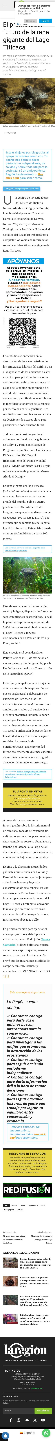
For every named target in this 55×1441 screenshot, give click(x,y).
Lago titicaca (33, 1205)
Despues (30, 20)
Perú (43, 1205)
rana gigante (9, 1209)
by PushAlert (24, 24)
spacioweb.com (36, 1388)
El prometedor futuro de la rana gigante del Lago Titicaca (41, 1239)
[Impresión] (41, 142)
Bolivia (14, 1205)
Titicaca (20, 1209)
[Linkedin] (34, 142)
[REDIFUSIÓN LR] (27, 1190)
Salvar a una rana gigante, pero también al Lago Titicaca (25, 549)
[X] (20, 142)
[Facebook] (13, 142)
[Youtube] (43, 1420)
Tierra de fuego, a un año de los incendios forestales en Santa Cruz (14, 1239)
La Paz (22, 1205)
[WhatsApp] (27, 142)
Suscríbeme (43, 1411)
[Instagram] (18, 1420)
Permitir (45, 20)
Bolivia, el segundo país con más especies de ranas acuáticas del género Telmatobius (25, 774)
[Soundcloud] (27, 1420)
